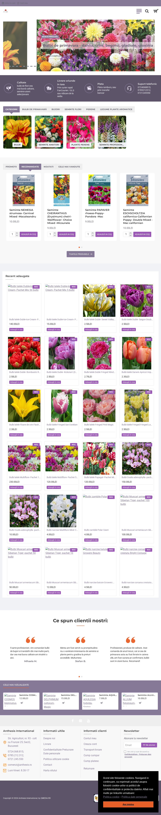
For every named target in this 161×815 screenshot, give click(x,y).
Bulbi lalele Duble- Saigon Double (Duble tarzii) (137, 319)
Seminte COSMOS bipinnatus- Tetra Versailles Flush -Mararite (28, 695)
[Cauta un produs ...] (147, 11)
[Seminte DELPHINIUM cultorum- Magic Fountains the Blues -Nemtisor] (51, 701)
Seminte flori (73, 109)
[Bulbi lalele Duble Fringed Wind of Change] (99, 353)
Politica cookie (111, 797)
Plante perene (80, 144)
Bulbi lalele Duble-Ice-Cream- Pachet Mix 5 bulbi (62, 319)
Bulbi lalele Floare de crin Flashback (24, 424)
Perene (90, 109)
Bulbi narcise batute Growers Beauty (99, 582)
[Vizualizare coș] (156, 11)
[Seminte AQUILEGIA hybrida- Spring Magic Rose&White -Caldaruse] (90, 700)
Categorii (11, 109)
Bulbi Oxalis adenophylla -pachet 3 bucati (24, 530)
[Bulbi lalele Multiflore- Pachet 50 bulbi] (61, 458)
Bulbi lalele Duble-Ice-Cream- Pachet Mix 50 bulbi (24, 319)
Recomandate (30, 166)
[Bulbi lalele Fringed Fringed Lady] (136, 406)
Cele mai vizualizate (16, 685)
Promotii (11, 166)
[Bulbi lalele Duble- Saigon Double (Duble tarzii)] (136, 300)
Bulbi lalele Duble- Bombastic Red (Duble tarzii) (24, 372)
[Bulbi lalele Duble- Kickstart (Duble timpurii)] (61, 353)
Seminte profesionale (112, 144)
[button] (148, 797)
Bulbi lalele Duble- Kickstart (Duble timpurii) (62, 372)
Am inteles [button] (128, 804)
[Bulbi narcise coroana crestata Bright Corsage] (136, 563)
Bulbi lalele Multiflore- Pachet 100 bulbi (24, 477)
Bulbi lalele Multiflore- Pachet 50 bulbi (62, 477)
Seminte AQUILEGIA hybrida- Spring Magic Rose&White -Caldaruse (108, 695)
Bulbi (17, 144)
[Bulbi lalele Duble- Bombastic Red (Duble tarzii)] (24, 353)
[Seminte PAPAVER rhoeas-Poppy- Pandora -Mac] (99, 190)
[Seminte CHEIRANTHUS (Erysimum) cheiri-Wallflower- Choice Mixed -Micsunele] (61, 190)
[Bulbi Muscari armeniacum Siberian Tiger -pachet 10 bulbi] (61, 563)
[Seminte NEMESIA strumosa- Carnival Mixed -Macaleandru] (23, 190)
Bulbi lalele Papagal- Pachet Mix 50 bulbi (99, 477)
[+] (17, 233)
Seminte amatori (49, 144)
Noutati (48, 166)
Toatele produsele (79, 254)
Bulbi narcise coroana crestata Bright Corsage (137, 582)
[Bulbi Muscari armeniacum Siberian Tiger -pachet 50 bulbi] (24, 563)
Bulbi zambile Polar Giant (96, 530)
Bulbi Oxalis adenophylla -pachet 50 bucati (137, 477)
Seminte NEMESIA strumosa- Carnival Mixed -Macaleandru (22, 213)
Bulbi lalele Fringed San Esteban (62, 424)
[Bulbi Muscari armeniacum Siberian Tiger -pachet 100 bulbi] (136, 511)
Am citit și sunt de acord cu (138, 754)
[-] (17, 235)
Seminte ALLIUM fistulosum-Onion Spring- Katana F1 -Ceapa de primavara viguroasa (147, 695)
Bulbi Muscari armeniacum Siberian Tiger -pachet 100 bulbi (137, 530)
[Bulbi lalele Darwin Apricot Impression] (136, 353)
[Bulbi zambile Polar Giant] (99, 511)
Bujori (56, 109)
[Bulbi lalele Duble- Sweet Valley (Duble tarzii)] (99, 300)
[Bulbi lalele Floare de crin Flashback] (24, 406)
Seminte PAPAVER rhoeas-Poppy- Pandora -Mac (97, 213)
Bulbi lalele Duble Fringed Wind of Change (99, 372)
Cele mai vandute (69, 166)
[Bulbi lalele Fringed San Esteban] (61, 406)
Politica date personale (134, 797)
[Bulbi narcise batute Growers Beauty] (99, 563)
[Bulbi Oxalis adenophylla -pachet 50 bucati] (136, 458)
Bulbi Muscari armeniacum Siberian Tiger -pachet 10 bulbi (62, 582)
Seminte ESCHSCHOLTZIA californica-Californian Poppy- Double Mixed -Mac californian (138, 216)
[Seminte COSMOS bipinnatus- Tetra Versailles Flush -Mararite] (10, 700)
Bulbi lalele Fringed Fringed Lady (137, 424)
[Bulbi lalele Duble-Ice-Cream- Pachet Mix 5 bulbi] (61, 300)
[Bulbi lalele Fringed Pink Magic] (99, 406)
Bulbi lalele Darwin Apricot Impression (137, 372)
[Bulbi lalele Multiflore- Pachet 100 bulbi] (24, 458)
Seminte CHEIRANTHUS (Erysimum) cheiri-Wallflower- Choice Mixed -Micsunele (59, 216)
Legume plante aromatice (116, 109)
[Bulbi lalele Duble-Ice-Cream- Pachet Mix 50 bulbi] (24, 300)
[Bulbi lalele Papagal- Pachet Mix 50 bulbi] (99, 458)
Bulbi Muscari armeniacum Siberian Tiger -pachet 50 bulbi (24, 582)
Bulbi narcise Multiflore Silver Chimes (62, 530)
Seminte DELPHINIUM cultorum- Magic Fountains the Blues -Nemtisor (69, 695)
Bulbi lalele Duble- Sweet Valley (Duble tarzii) (99, 319)
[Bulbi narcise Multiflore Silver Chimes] (61, 511)
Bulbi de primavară (34, 109)
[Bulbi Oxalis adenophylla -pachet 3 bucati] (24, 511)
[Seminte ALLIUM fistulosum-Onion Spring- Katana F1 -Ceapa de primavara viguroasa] (129, 700)
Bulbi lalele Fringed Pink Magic (99, 424)
